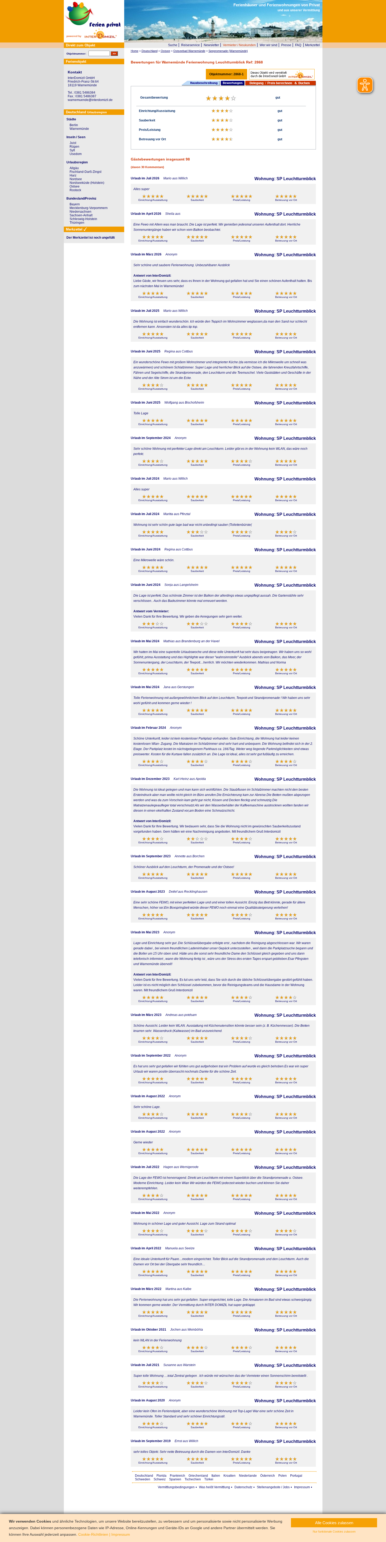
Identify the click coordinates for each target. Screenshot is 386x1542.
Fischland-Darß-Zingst (85, 172)
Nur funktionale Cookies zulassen (334, 1531)
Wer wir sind (268, 45)
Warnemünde (79, 129)
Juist (73, 143)
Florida (161, 1475)
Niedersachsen (80, 211)
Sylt (72, 150)
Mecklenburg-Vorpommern (89, 208)
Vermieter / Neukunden (239, 45)
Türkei (208, 1479)
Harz (73, 175)
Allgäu (74, 168)
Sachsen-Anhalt (81, 215)
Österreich (267, 1475)
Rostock (75, 190)
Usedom (76, 154)
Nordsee (76, 179)
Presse (286, 45)
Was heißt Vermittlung (214, 1487)
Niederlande (248, 1475)
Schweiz (160, 1479)
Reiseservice (190, 45)
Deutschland (144, 1475)
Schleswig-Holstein (83, 219)
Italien (215, 1475)
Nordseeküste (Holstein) (87, 183)
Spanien (175, 1479)
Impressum (302, 1487)
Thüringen (77, 222)
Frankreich (177, 1475)
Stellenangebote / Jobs (273, 1487)
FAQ (298, 45)
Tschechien (193, 1479)
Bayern (75, 204)
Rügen (74, 146)
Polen (282, 1475)
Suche (172, 45)
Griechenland (198, 1475)
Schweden (142, 1479)
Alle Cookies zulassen (334, 1522)
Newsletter (211, 45)
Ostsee (75, 186)
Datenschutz (243, 1487)
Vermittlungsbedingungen (176, 1487)
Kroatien (229, 1475)
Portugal (296, 1475)
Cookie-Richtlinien (93, 1534)
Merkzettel (312, 45)
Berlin (74, 125)
